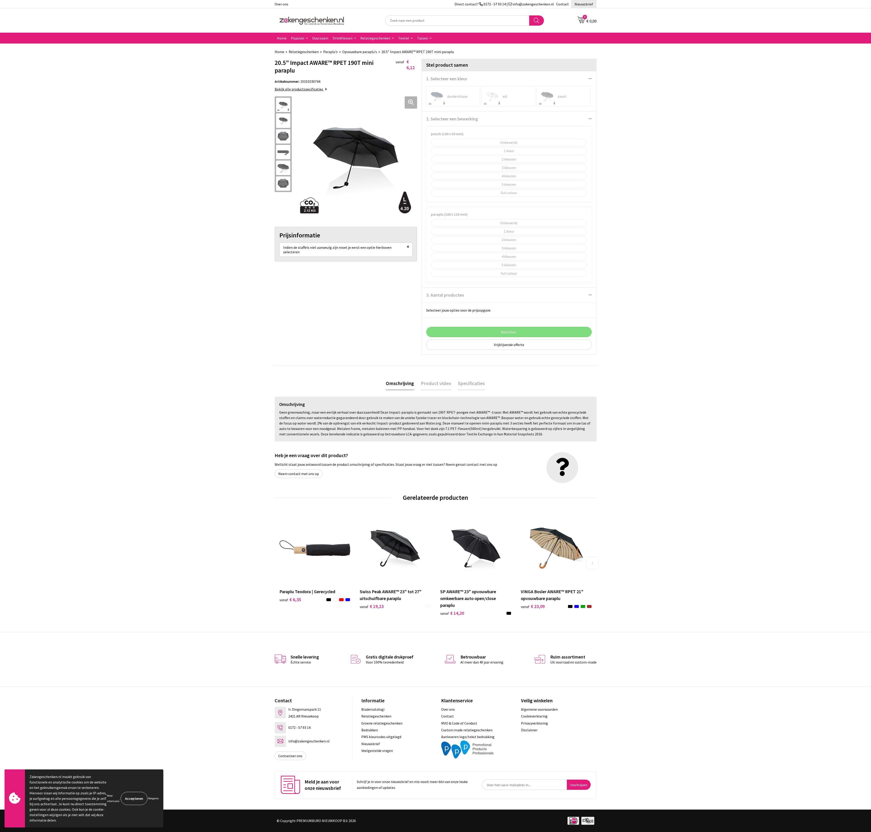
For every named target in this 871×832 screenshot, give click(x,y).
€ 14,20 (452, 613)
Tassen (422, 38)
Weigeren (153, 798)
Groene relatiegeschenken (381, 723)
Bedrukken (369, 730)
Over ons (281, 4)
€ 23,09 (533, 606)
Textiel (403, 38)
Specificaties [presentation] (471, 383)
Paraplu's (330, 51)
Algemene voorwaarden (539, 709)
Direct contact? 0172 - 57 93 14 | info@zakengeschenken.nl (504, 4)
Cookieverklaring (534, 716)
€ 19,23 (372, 606)
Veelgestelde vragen (377, 750)
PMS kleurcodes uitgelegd (381, 736)
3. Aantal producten (445, 295)
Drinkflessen (342, 38)
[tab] (400, 383)
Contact (562, 4)
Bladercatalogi (372, 709)
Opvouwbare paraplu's (359, 51)
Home (281, 38)
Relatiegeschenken (375, 38)
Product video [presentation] (436, 383)
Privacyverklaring (534, 723)
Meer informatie (113, 798)
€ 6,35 (290, 599)
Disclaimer (529, 730)
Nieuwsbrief (584, 4)
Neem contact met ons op (298, 473)
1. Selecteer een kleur (446, 78)
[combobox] (457, 20)
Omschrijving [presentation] (400, 383)
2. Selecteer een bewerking (452, 119)
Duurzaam (320, 38)
